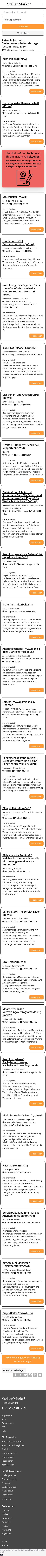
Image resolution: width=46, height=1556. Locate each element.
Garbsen (8, 818)
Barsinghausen (11, 611)
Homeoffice (7, 1518)
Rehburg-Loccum (12, 65)
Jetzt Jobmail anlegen (14, 1370)
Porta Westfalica (12, 921)
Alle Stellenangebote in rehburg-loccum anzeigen (23, 1359)
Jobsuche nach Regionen (13, 1445)
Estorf (7, 203)
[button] (15, 1375)
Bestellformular (9, 1487)
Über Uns (7, 1499)
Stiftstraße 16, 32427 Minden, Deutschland (24, 658)
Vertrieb (5, 1510)
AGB (4, 1419)
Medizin (5, 1526)
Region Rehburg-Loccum (16, 113)
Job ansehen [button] (36, 91)
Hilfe (4, 1431)
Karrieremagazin (9, 1453)
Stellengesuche (9, 1475)
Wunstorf (9, 404)
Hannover (9, 1172)
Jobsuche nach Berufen (12, 1441)
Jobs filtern (24, 33)
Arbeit (4, 1541)
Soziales (5, 1514)
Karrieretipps (8, 1457)
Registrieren (7, 1461)
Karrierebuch (8, 1464)
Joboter (5, 1545)
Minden (8, 770)
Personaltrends (9, 1479)
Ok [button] (1, 1555)
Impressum (7, 1415)
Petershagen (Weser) (14, 354)
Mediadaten (7, 1490)
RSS (3, 1427)
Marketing (6, 1529)
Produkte (6, 1483)
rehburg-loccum (28, 50)
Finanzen (6, 1522)
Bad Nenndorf (11, 564)
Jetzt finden (23, 26)
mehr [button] (2, 1552)
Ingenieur (6, 1533)
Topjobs (5, 1449)
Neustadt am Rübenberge (16, 511)
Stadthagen (10, 251)
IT (2, 1537)
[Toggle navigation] (41, 4)
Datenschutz (8, 1423)
